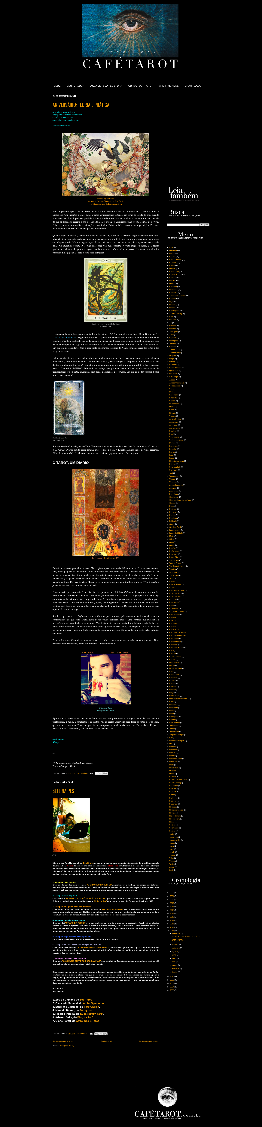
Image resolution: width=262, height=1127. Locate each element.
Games (172, 401)
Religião (172, 413)
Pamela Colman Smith (178, 780)
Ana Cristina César (176, 590)
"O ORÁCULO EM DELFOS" (99, 885)
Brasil (171, 434)
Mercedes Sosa (175, 759)
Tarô (171, 473)
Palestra (172, 777)
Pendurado (173, 786)
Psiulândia (88, 863)
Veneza (172, 479)
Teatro (171, 834)
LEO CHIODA (75, 86)
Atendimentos (174, 428)
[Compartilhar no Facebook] (103, 773)
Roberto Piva (174, 819)
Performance (174, 551)
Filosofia (172, 326)
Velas (171, 858)
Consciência (174, 437)
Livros (171, 284)
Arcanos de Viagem (177, 296)
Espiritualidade (175, 274)
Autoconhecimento (176, 383)
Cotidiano (173, 287)
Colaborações (174, 386)
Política (172, 464)
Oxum (171, 774)
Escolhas (173, 518)
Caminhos (173, 623)
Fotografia (173, 398)
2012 (172, 927)
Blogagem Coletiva (176, 611)
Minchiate (173, 762)
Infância (172, 720)
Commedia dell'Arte (177, 635)
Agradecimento (175, 584)
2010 (172, 976)
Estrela (172, 681)
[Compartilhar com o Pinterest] (106, 773)
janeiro (175, 972)
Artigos (172, 380)
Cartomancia (174, 629)
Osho (171, 542)
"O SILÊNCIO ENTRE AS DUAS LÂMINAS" (81, 961)
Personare (173, 365)
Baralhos (172, 431)
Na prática (173, 290)
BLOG (57, 86)
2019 (172, 903)
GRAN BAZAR (193, 86)
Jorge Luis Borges (176, 735)
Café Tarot (173, 620)
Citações (172, 263)
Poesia (172, 265)
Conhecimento (175, 641)
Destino (172, 443)
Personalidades (175, 260)
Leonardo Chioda (176, 533)
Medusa (172, 756)
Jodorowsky (174, 732)
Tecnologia (173, 837)
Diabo (171, 506)
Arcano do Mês (175, 596)
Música (172, 308)
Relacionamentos (176, 810)
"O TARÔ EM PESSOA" (75, 923)
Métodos (172, 329)
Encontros (173, 678)
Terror (171, 846)
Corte (171, 650)
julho (174, 955)
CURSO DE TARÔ (139, 86)
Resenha (172, 320)
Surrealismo (174, 560)
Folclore (172, 690)
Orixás (172, 539)
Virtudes (172, 482)
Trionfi (171, 852)
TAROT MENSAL (168, 86)
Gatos (171, 524)
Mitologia (172, 362)
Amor (171, 335)
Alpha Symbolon (93, 1003)
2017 (172, 910)
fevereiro (176, 969)
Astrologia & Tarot (87, 1020)
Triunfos (172, 569)
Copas (171, 389)
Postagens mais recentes (63, 1041)
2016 (172, 913)
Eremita (172, 515)
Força (171, 693)
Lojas (171, 455)
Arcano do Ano (175, 593)
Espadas (172, 338)
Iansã (171, 714)
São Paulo (173, 470)
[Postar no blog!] (98, 773)
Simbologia (173, 377)
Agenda (172, 581)
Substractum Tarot (91, 1013)
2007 (172, 987)
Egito (171, 672)
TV (170, 323)
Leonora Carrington (176, 741)
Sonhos (172, 831)
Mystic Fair (173, 768)
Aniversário (173, 422)
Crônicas (172, 293)
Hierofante (173, 705)
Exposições (174, 395)
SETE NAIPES (63, 790)
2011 (172, 931)
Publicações (174, 311)
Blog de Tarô (85, 1017)
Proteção (172, 801)
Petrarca (172, 789)
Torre (171, 849)
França (172, 452)
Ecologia (172, 509)
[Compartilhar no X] (101, 773)
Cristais (172, 659)
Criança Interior (175, 656)
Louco (171, 458)
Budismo (172, 617)
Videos (172, 861)
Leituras (172, 268)
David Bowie (174, 662)
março (175, 965)
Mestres (172, 280)
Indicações (173, 717)
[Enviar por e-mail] (96, 773)
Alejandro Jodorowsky (112, 909)
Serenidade (173, 828)
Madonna (173, 747)
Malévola (172, 753)
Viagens (172, 416)
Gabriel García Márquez (178, 699)
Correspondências (176, 440)
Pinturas (172, 347)
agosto (175, 951)
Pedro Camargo (175, 783)
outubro (175, 945)
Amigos (172, 587)
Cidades (172, 299)
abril (174, 962)
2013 (171, 578)
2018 (172, 907)
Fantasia (172, 687)
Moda (171, 765)
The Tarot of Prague (177, 566)
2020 (172, 900)
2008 (172, 983)
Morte (171, 536)
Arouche (172, 599)
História (172, 305)
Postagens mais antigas (148, 1041)
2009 (172, 980)
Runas (171, 822)
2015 (172, 917)
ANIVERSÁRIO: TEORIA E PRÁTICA (81, 104)
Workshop (173, 572)
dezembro (176, 934)
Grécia (172, 702)
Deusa (171, 392)
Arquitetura (173, 491)
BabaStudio (173, 602)
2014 (172, 920)
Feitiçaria (173, 521)
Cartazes (172, 626)
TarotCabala (91, 1006)
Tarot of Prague (175, 563)
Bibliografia (173, 608)
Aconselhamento (176, 485)
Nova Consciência (176, 461)
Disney (172, 665)
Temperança (174, 476)
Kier (170, 738)
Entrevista (173, 446)
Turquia (172, 855)
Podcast (172, 792)
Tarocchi (172, 344)
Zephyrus (85, 1010)
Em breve (173, 512)
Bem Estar (173, 494)
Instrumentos (174, 723)
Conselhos (173, 644)
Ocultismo (173, 771)
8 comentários (82, 773)
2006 (172, 990)
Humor (172, 711)
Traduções (173, 332)
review (171, 867)
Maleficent (173, 750)
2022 (172, 893)
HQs (171, 302)
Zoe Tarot (86, 999)
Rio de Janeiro (175, 816)
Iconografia (173, 341)
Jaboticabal (173, 726)
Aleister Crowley (175, 314)
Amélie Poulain (175, 419)
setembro (176, 948)
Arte (171, 247)
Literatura (173, 250)
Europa (172, 684)
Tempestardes (175, 840)
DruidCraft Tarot (175, 669)
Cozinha (172, 653)
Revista (172, 813)
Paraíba (172, 548)
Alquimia (172, 488)
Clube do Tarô (100, 901)
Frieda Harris (174, 696)
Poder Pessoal (175, 368)
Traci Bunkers (109, 557)
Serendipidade (175, 467)
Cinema (172, 257)
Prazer (172, 795)
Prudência (173, 804)
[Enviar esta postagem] (91, 773)
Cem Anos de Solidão (177, 632)
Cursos (172, 503)
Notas (171, 254)
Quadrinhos (173, 371)
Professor (173, 798)
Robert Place (174, 557)
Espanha (172, 449)
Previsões (173, 554)
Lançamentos (174, 530)
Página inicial (106, 1041)
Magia (171, 359)
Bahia (171, 605)
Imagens (172, 356)
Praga (171, 410)
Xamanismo (174, 575)
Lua (170, 744)
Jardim (172, 729)
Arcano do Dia (175, 350)
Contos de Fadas (176, 647)
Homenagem (174, 404)
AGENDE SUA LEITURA (106, 86)
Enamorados (174, 675)
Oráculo (172, 407)
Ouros (171, 545)
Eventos (172, 277)
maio (174, 958)
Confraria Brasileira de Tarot (180, 500)
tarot (171, 870)
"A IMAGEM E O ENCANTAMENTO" (93, 947)
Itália (171, 317)
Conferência (174, 638)
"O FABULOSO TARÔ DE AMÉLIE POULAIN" (85, 898)
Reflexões (173, 374)
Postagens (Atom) (67, 1046)
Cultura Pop (174, 271)
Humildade (173, 708)
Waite (171, 864)
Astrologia (173, 425)
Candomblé (173, 497)
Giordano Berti (175, 527)
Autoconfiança (175, 353)
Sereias (172, 825)
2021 (172, 896)
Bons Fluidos (174, 614)
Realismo (173, 807)
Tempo (172, 843)
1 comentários (82, 1033)
